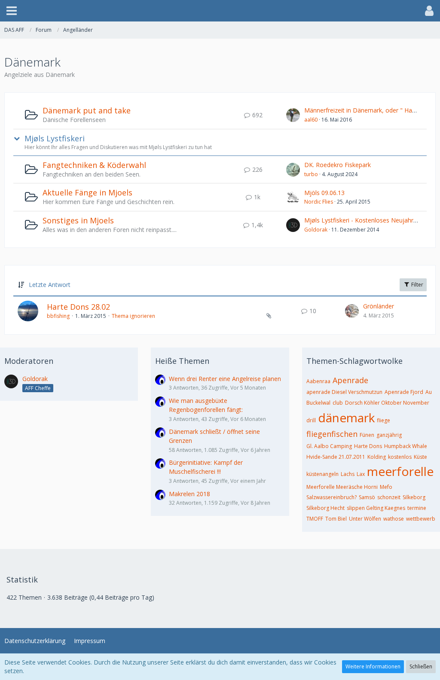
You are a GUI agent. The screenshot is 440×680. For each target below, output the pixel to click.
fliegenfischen (332, 434)
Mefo (386, 487)
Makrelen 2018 (189, 494)
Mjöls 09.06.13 (324, 193)
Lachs (347, 474)
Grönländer (378, 306)
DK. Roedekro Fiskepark (337, 165)
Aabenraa (318, 381)
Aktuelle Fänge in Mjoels (87, 192)
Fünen (367, 435)
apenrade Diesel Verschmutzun (344, 392)
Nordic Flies (318, 201)
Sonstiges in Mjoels (78, 220)
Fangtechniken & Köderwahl (94, 165)
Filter (416, 284)
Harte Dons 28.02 (78, 307)
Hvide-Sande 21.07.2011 (335, 456)
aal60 (311, 119)
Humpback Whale (405, 446)
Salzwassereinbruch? (331, 497)
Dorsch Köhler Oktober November (387, 402)
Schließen (420, 666)
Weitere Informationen (372, 666)
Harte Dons (368, 446)
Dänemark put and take (87, 110)
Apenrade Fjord (404, 392)
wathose (393, 518)
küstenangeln (322, 474)
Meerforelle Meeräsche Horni (342, 487)
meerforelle (400, 471)
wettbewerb (420, 518)
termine (416, 508)
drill (311, 420)
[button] (11, 11)
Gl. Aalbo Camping (329, 446)
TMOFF (314, 518)
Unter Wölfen (365, 518)
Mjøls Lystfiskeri (54, 138)
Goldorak (315, 229)
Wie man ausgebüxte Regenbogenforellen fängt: (206, 405)
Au (428, 392)
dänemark (346, 417)
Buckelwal (318, 402)
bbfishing (58, 316)
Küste (420, 456)
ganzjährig (389, 435)
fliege (383, 420)
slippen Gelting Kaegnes (376, 508)
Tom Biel (336, 518)
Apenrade (350, 380)
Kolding (376, 456)
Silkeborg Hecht (325, 508)
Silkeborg (414, 497)
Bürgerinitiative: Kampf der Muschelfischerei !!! (206, 467)
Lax (361, 474)
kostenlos (400, 456)
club (338, 402)
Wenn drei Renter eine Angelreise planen (225, 379)
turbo (311, 174)
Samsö (367, 497)
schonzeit (388, 497)
